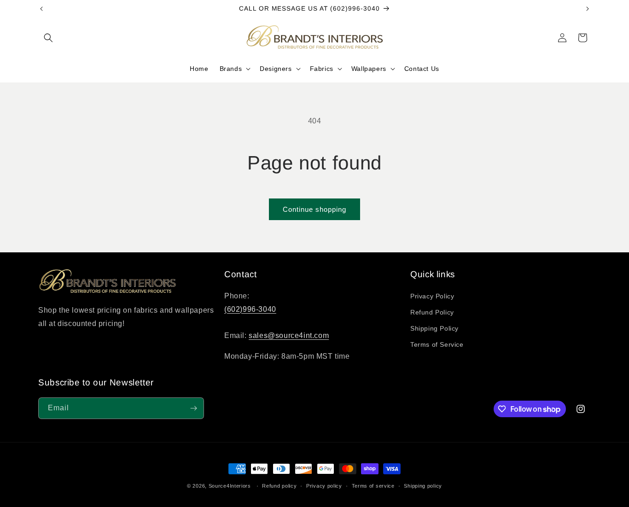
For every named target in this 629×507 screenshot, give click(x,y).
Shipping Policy (434, 328)
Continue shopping (314, 209)
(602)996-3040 (250, 309)
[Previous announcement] (41, 8)
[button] (48, 38)
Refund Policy (432, 312)
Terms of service (373, 486)
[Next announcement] (587, 8)
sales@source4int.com (289, 335)
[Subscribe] (193, 408)
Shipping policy (423, 486)
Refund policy (279, 486)
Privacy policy (324, 486)
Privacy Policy (432, 296)
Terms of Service (437, 344)
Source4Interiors (230, 486)
